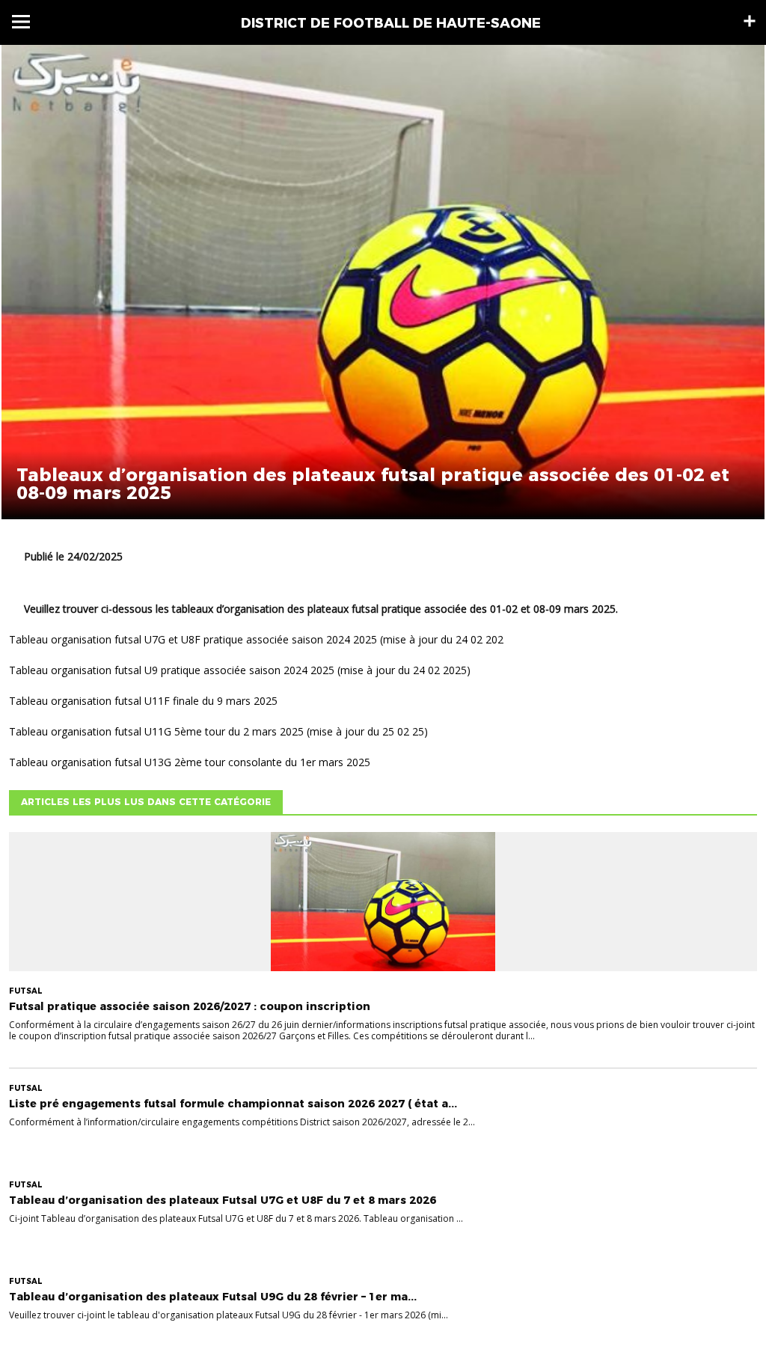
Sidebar (750, 21)
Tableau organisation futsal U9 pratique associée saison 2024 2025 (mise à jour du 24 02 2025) (240, 670)
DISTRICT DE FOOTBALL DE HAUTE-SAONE (391, 23)
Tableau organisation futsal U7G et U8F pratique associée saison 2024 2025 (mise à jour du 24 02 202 (256, 639)
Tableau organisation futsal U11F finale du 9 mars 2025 (143, 701)
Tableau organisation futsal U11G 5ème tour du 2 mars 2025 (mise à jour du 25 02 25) (218, 731)
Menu (20, 21)
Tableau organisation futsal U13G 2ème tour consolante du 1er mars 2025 (189, 762)
